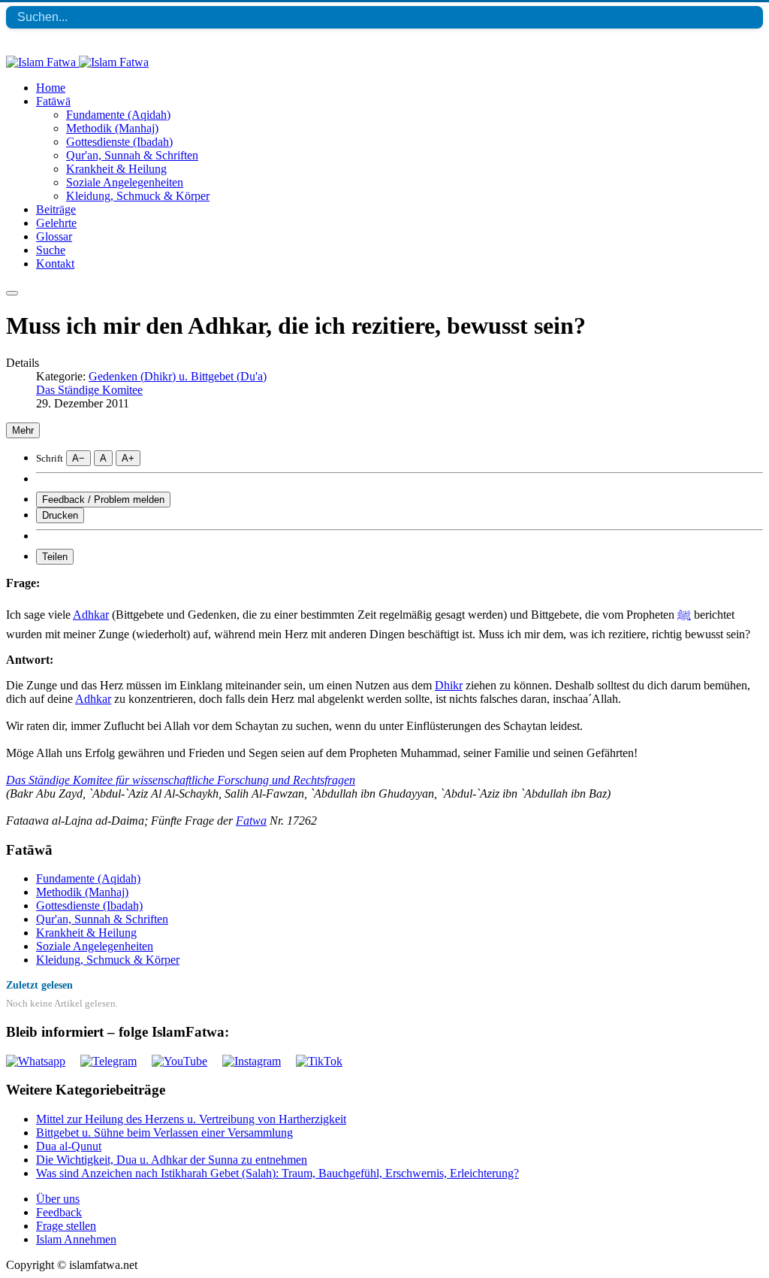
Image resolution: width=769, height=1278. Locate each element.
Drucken (60, 515)
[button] (53, 101)
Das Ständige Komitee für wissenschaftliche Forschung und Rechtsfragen (180, 780)
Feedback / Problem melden (103, 499)
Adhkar (91, 614)
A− (78, 458)
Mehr (23, 430)
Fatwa (251, 820)
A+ (128, 458)
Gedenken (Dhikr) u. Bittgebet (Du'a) (178, 376)
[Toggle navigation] (12, 293)
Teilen (55, 556)
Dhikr (449, 685)
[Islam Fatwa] (77, 62)
